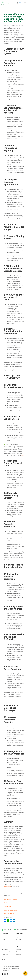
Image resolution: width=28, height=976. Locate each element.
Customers (18, 949)
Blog (17, 951)
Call (20, 3)
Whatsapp (12, 3)
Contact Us (4, 939)
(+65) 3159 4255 (8, 929)
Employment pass (9, 913)
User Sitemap (6, 970)
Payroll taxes (7, 906)
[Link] (3, 3)
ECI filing (6, 903)
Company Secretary (6, 951)
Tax (3, 956)
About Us (4, 937)
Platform (4, 941)
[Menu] (25, 3)
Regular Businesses (20, 937)
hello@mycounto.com (22, 929)
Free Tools (18, 954)
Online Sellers (19, 941)
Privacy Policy (15, 968)
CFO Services (5, 954)
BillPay (3, 959)
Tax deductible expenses (11, 910)
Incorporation (5, 949)
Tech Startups (19, 939)
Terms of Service (7, 968)
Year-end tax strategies (10, 899)
